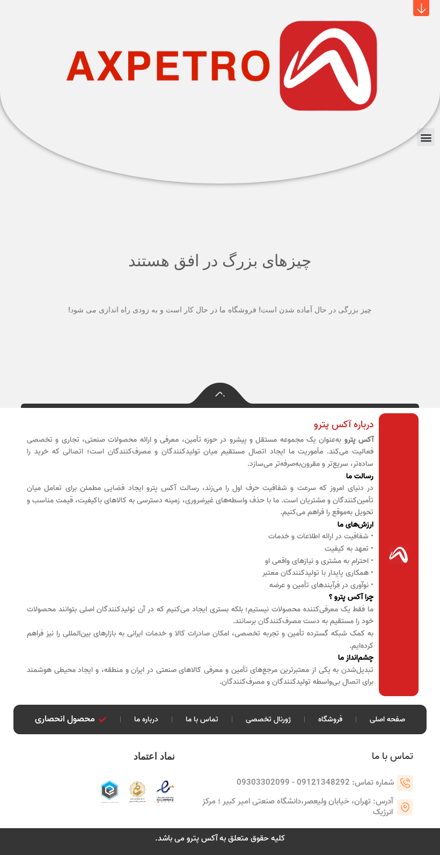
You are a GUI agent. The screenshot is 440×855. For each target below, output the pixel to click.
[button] (421, 8)
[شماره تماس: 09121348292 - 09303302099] (405, 783)
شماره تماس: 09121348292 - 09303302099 (315, 782)
